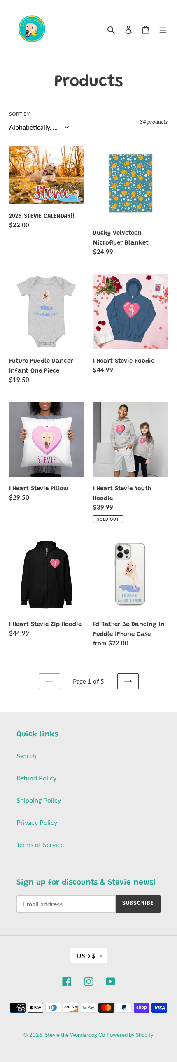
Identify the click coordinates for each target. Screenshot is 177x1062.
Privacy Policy (36, 822)
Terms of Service (40, 844)
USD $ (86, 956)
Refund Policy (36, 778)
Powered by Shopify (130, 1035)
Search (26, 755)
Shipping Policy (38, 800)
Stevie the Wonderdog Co (75, 1035)
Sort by (19, 114)
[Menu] (163, 29)
